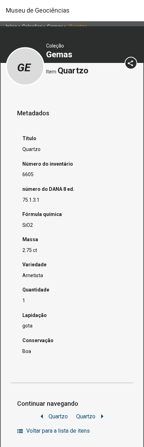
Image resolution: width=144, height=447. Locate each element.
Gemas (60, 54)
